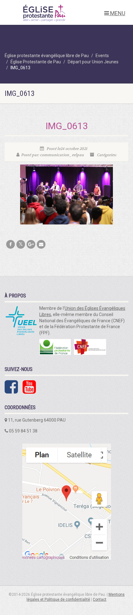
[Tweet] (20, 244)
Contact (99, 599)
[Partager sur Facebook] (10, 244)
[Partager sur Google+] (31, 244)
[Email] (41, 244)
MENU (117, 13)
